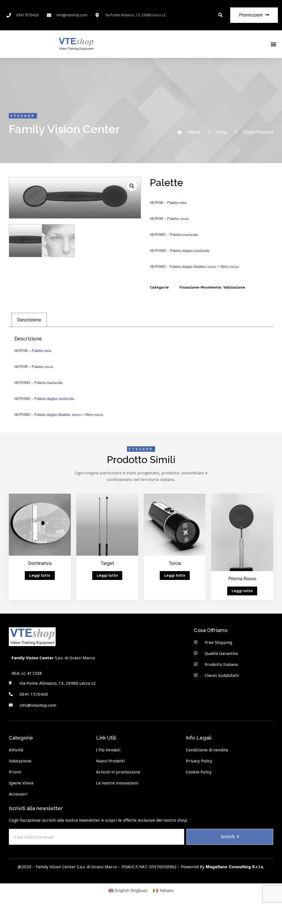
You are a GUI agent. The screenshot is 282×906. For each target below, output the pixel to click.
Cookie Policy (199, 772)
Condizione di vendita (207, 749)
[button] (220, 15)
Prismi (15, 772)
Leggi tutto (39, 575)
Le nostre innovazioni (117, 783)
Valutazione (234, 287)
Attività (16, 749)
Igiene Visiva (21, 783)
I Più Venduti (108, 749)
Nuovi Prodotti (110, 760)
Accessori (18, 794)
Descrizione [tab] (29, 319)
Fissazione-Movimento (200, 287)
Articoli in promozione (118, 772)
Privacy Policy (199, 760)
